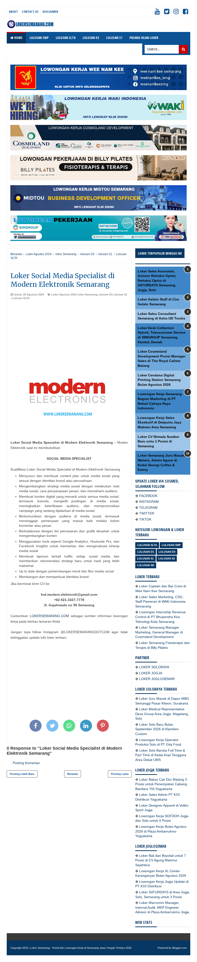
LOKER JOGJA (150, 673)
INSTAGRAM (149, 501)
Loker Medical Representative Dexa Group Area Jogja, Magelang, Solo (162, 713)
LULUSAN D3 (91, 37)
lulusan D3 (105, 294)
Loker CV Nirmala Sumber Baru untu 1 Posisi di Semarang (158, 441)
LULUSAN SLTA (65, 37)
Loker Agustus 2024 (63, 294)
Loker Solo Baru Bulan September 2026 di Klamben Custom (157, 729)
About (13, 11)
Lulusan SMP (171, 545)
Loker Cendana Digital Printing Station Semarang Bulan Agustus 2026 (159, 379)
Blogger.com (179, 947)
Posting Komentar (26, 763)
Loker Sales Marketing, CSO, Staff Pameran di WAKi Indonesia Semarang (160, 601)
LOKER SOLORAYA (154, 667)
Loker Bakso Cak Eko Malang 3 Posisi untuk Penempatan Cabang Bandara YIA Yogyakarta (161, 784)
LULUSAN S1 (114, 37)
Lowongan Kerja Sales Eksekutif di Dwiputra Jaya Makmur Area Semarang (159, 422)
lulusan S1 (120, 294)
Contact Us (30, 11)
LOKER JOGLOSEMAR (157, 679)
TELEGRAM (148, 507)
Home (17, 37)
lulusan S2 (166, 558)
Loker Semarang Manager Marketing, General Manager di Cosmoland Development (159, 632)
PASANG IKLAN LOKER (143, 37)
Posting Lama (120, 773)
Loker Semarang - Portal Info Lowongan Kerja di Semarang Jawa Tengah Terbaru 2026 (80, 947)
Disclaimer (50, 11)
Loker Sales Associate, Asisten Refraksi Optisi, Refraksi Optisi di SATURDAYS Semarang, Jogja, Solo (157, 280)
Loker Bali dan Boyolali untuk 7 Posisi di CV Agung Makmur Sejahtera (160, 860)
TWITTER (146, 513)
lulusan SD (145, 565)
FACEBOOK (148, 496)
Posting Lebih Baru (22, 773)
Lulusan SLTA (21, 298)
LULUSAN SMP (39, 37)
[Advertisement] (69, 336)
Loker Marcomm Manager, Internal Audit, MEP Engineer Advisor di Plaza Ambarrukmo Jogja (162, 907)
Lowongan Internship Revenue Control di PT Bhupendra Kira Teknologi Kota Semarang (160, 616)
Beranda (72, 773)
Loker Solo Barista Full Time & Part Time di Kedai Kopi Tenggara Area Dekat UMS (160, 755)
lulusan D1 (145, 551)
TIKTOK (145, 519)
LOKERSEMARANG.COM (49, 616)
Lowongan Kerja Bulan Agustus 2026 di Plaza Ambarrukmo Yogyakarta (160, 831)
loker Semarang (88, 294)
